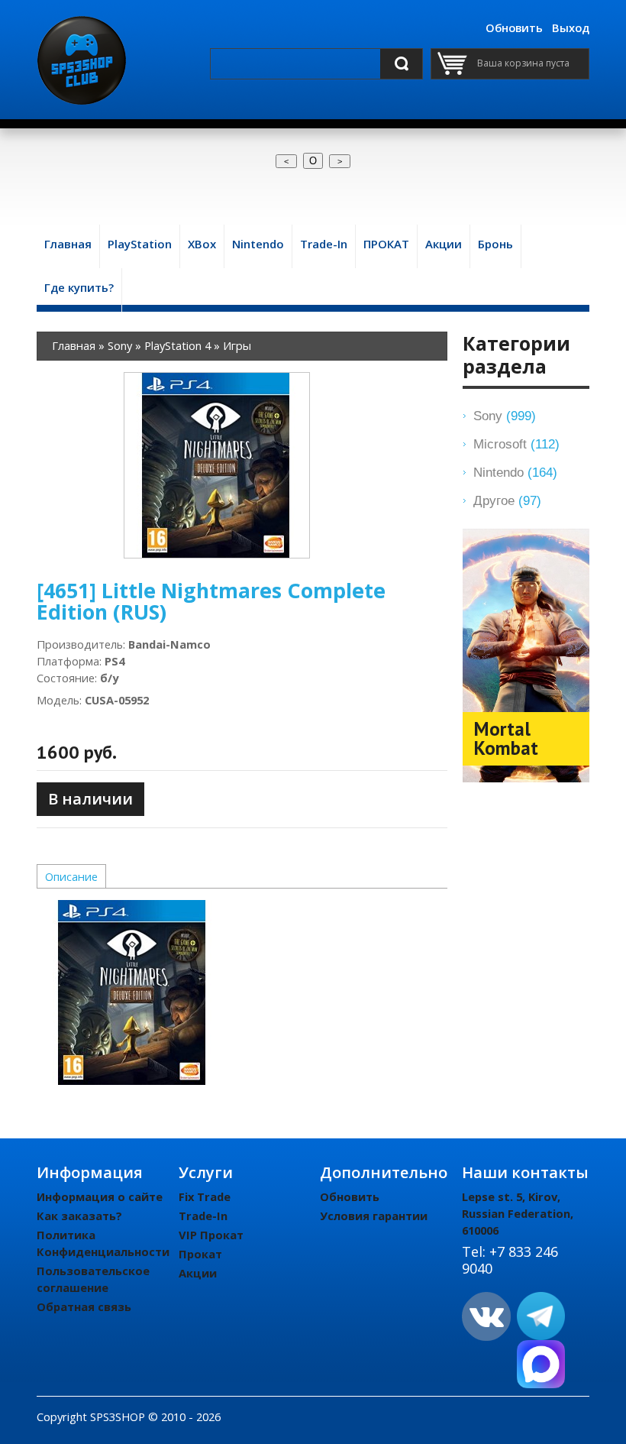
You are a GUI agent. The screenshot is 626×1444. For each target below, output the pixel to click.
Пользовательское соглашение (93, 1279)
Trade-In (203, 1215)
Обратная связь (84, 1306)
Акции (198, 1272)
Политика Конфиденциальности (103, 1243)
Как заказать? (79, 1215)
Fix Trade (205, 1196)
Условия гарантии (374, 1215)
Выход (570, 27)
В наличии (90, 798)
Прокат (200, 1253)
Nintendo (515, 472)
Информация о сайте (100, 1196)
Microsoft (516, 444)
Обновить (514, 27)
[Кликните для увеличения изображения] (216, 465)
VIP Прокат (211, 1234)
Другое (507, 500)
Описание (71, 876)
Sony (504, 415)
